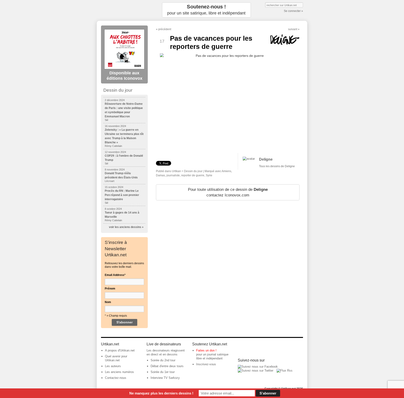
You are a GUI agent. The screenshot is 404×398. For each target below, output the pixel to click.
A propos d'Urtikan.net (120, 350)
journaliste (173, 175)
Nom (108, 302)
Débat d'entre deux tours (167, 366)
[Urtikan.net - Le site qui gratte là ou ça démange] (124, 10)
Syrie (209, 175)
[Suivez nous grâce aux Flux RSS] (284, 370)
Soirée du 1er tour (163, 372)
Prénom (110, 288)
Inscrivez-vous (206, 364)
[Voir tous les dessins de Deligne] (249, 158)
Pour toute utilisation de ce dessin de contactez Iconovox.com (228, 192)
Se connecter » (293, 11)
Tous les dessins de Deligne (277, 166)
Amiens (226, 171)
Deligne (266, 159)
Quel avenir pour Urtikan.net (116, 358)
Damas (160, 175)
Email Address (115, 275)
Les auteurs (113, 366)
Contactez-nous (115, 378)
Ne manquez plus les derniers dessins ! (161, 393)
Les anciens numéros (119, 372)
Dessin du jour (193, 171)
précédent (164, 29)
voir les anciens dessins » (126, 227)
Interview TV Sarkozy (165, 378)
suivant (292, 29)
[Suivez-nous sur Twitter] (255, 370)
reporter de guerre (192, 175)
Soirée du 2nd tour (163, 360)
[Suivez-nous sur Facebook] (258, 366)
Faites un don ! (206, 350)
